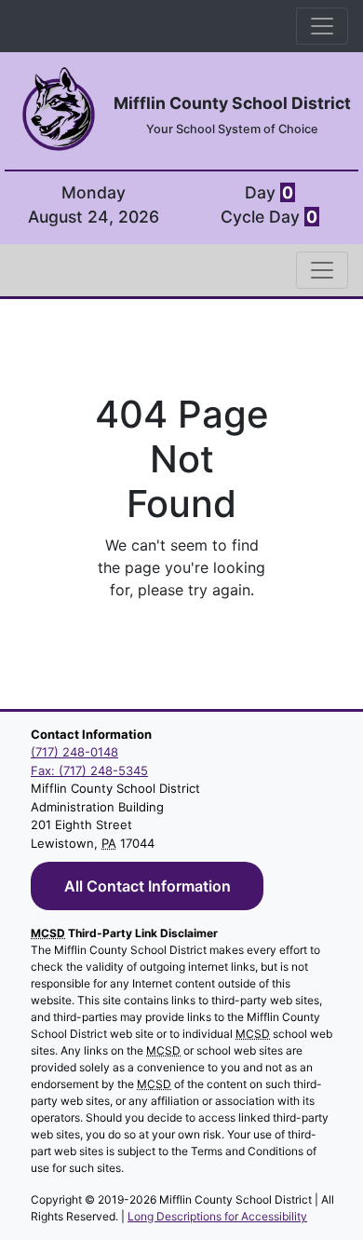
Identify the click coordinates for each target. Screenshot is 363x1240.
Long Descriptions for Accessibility (217, 1216)
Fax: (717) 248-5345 (89, 770)
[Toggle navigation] (322, 26)
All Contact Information (147, 886)
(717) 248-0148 (74, 751)
